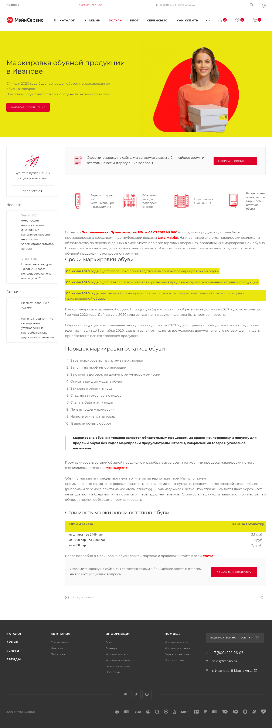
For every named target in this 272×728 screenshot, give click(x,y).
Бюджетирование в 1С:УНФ (35, 305)
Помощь (173, 633)
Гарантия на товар (119, 666)
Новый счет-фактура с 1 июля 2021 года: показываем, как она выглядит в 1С (37, 271)
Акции (12, 642)
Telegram (136, 694)
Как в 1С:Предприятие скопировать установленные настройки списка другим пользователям (37, 328)
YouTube (147, 694)
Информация (118, 633)
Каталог (14, 633)
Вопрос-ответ (174, 660)
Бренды (13, 659)
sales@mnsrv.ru (224, 661)
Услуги (12, 650)
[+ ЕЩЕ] (208, 20)
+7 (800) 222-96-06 (228, 653)
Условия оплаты (117, 654)
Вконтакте (125, 694)
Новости (13, 205)
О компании (60, 642)
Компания (61, 633)
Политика (58, 654)
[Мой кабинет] (264, 5)
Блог (109, 642)
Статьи (12, 292)
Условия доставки (118, 660)
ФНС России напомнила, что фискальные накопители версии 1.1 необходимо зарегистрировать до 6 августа (37, 234)
